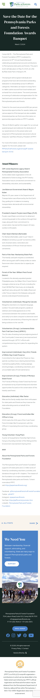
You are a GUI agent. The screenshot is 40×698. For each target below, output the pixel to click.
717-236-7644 (14, 622)
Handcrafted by (19, 653)
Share (32, 523)
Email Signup (20, 628)
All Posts (8, 523)
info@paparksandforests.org (20, 619)
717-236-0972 (27, 622)
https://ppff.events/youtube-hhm (21, 500)
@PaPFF (11, 494)
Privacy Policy (16, 648)
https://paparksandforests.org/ (16, 485)
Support (12, 564)
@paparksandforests (17, 497)
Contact (26, 648)
